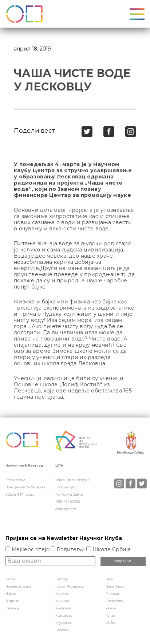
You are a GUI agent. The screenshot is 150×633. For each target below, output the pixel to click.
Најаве (10, 594)
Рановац (112, 594)
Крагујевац (63, 615)
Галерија (12, 608)
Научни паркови (18, 586)
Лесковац (62, 630)
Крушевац (63, 623)
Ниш (109, 579)
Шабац (111, 623)
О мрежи (12, 601)
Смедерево (114, 601)
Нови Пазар (115, 586)
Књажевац (63, 608)
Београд (61, 579)
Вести (10, 579)
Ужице (111, 608)
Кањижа (62, 594)
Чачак (110, 615)
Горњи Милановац (69, 586)
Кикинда (62, 601)
